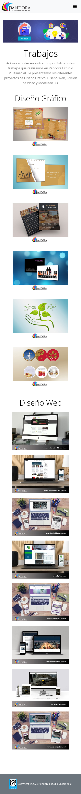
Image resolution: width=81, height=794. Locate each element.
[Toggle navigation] (74, 6)
